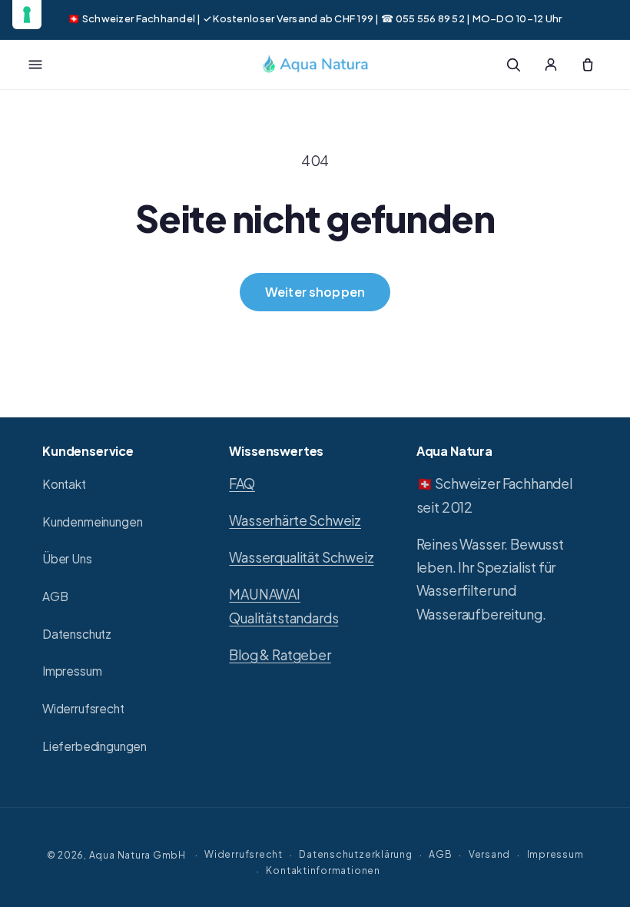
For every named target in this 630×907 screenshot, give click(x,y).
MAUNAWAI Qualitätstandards (283, 606)
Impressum (71, 670)
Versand (489, 854)
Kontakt (64, 484)
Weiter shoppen (315, 292)
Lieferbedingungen (94, 746)
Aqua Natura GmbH (137, 855)
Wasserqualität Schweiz (301, 557)
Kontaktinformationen (323, 870)
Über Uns (67, 558)
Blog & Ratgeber (279, 654)
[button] (35, 64)
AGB (55, 596)
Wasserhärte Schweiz (295, 520)
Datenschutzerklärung (355, 854)
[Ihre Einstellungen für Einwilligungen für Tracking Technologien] (26, 14)
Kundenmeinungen (92, 521)
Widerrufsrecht (83, 708)
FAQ (241, 483)
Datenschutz (76, 633)
